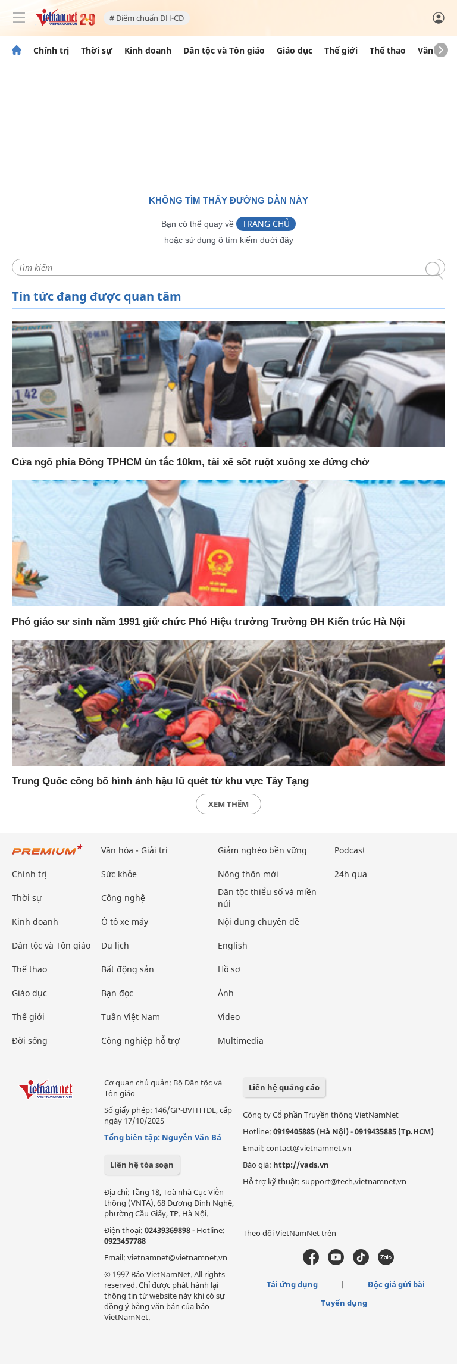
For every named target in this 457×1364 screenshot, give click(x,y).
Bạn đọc (117, 993)
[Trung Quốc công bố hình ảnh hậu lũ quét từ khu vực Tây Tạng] (228, 703)
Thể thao (388, 50)
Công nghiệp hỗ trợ (140, 1040)
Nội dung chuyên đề (258, 921)
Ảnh (226, 993)
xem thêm (228, 804)
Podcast (349, 850)
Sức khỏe (119, 874)
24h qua (350, 874)
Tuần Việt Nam (130, 1016)
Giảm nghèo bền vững (262, 850)
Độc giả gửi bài (396, 1284)
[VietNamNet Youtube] (336, 1262)
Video (229, 1016)
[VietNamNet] (16, 50)
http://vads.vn (301, 1164)
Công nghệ (123, 897)
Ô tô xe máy (124, 921)
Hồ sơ (229, 969)
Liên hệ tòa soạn (142, 1164)
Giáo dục (294, 50)
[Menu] (19, 18)
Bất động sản (127, 969)
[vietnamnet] (65, 23)
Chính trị (51, 50)
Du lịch (115, 945)
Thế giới (341, 50)
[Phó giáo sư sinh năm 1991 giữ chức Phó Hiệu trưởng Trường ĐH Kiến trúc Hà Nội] (228, 543)
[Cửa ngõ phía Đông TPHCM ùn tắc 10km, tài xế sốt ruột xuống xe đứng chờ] (228, 384)
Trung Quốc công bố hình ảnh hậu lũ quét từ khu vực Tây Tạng (160, 781)
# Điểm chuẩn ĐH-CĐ (146, 17)
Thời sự (96, 50)
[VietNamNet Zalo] (386, 1262)
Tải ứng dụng (292, 1284)
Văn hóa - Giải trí (134, 850)
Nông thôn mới (248, 874)
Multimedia (241, 1040)
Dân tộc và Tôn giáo (224, 50)
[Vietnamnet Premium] (47, 855)
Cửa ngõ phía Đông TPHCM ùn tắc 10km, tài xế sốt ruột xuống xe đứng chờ (190, 462)
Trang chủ (266, 223)
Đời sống (30, 1040)
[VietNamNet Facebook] (311, 1262)
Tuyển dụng (344, 1302)
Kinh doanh (147, 50)
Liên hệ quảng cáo (284, 1087)
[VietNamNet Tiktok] (361, 1262)
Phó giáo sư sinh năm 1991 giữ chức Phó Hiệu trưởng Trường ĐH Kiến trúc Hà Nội (208, 621)
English (233, 945)
